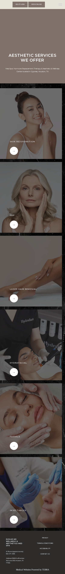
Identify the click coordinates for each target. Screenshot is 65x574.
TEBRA (45, 570)
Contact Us (45, 554)
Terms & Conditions (45, 543)
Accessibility (45, 548)
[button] (60, 5)
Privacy (45, 538)
